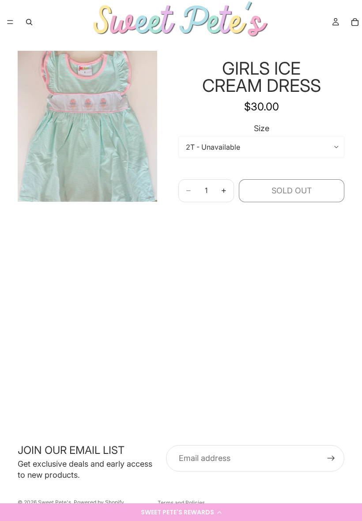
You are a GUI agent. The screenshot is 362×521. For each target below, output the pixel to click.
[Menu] (10, 22)
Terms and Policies (181, 502)
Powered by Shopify (99, 502)
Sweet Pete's (54, 502)
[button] (181, 512)
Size (261, 128)
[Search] (29, 22)
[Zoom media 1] (87, 126)
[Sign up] (331, 458)
